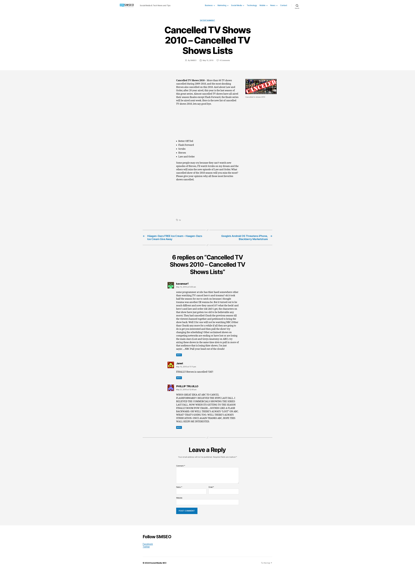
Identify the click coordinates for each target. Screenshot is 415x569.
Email (211, 487)
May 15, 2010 (208, 60)
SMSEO (193, 60)
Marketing (222, 5)
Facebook (148, 544)
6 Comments (225, 60)
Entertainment (207, 20)
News (272, 5)
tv (180, 220)
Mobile (262, 5)
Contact (283, 5)
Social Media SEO (158, 563)
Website (179, 498)
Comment (180, 466)
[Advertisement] (207, 124)
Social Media (236, 5)
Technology (252, 5)
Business (209, 5)
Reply (179, 355)
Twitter (146, 546)
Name (179, 487)
